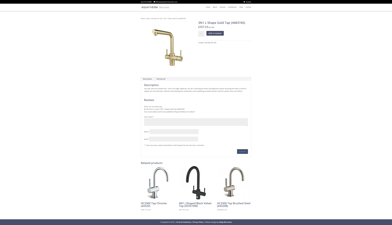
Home (208, 7)
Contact (248, 7)
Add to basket (215, 33)
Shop (241, 7)
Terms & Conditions (183, 222)
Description (147, 79)
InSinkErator (232, 7)
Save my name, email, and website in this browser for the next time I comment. (175, 145)
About (215, 7)
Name (147, 132)
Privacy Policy (198, 222)
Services (222, 7)
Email (146, 139)
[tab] (147, 79)
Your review (149, 117)
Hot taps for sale (156, 18)
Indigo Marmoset (225, 222)
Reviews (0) (161, 79)
